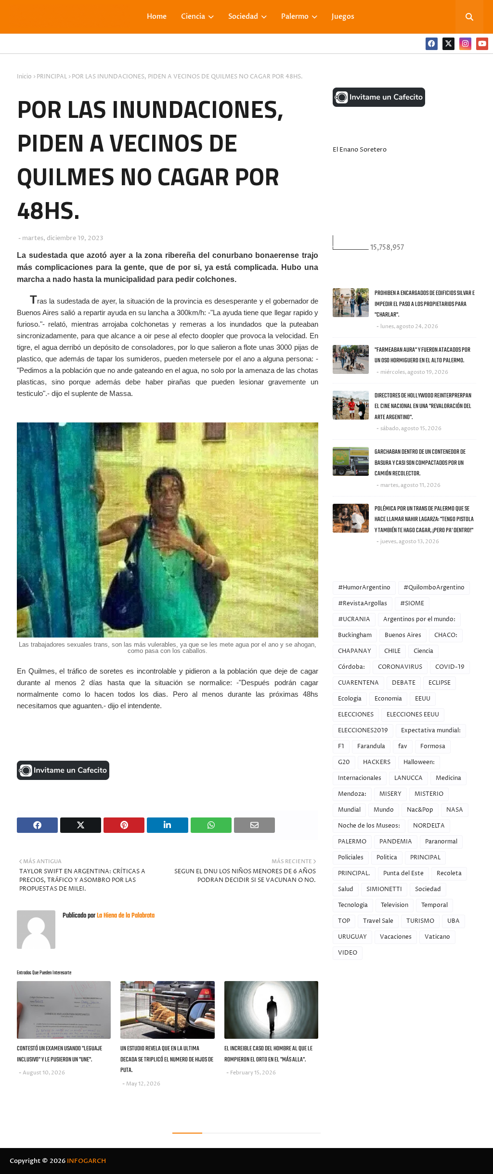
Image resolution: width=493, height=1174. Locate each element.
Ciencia (423, 651)
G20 (344, 762)
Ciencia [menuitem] (193, 16)
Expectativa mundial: (431, 731)
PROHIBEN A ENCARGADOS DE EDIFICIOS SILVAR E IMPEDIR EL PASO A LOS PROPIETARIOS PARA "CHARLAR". (425, 304)
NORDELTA (429, 826)
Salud (345, 889)
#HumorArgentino (364, 588)
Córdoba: (351, 667)
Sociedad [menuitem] (243, 16)
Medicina (448, 778)
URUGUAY (352, 937)
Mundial (349, 810)
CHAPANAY (354, 651)
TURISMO (420, 921)
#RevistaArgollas (362, 604)
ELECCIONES (356, 715)
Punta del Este (403, 873)
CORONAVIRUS (400, 667)
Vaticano (437, 937)
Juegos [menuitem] (343, 16)
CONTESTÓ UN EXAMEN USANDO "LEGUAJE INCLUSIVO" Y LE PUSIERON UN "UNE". (59, 1054)
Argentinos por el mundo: (419, 619)
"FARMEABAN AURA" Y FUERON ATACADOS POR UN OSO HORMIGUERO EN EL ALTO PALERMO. (422, 355)
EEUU (422, 699)
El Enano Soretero (360, 149)
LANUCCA (408, 778)
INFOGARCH (86, 1161)
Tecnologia (353, 905)
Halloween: (419, 762)
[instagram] (465, 44)
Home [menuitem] (157, 16)
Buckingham (355, 635)
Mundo (384, 810)
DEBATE (403, 683)
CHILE (392, 651)
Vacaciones (396, 937)
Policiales (350, 858)
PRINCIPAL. (354, 873)
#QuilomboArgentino (434, 588)
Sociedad (428, 889)
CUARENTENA (358, 683)
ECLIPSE (439, 683)
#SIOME (412, 604)
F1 (341, 746)
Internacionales (359, 778)
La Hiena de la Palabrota (125, 915)
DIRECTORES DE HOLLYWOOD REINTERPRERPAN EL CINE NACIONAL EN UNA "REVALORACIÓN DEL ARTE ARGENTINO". (423, 406)
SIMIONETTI (384, 889)
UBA (453, 921)
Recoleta (449, 873)
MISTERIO (429, 794)
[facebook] (432, 44)
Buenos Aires (403, 635)
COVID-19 (450, 667)
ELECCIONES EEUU (413, 715)
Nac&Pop (420, 810)
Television (394, 905)
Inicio (24, 77)
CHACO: (445, 635)
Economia (388, 699)
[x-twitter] (448, 44)
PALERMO (352, 842)
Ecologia (350, 699)
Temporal (434, 905)
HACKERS (376, 762)
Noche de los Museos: (369, 826)
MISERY (390, 794)
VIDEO (347, 953)
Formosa (432, 746)
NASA (454, 810)
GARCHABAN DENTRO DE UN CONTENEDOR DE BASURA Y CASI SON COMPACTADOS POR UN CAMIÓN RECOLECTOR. (420, 463)
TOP (344, 921)
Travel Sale (378, 921)
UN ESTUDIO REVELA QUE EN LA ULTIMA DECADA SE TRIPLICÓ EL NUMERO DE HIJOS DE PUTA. (166, 1059)
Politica (386, 858)
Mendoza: (352, 794)
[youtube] (482, 44)
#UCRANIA (354, 619)
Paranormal (441, 842)
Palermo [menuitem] (295, 16)
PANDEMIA (395, 842)
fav (402, 746)
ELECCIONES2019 (363, 731)
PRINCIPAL (52, 77)
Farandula (371, 746)
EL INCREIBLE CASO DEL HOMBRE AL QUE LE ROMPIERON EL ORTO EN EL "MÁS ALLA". (268, 1054)
